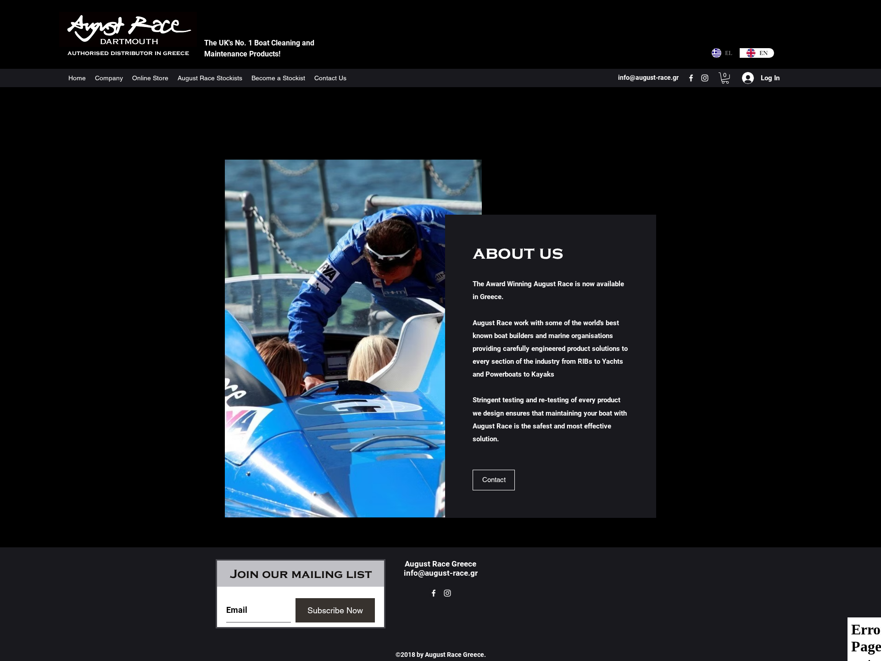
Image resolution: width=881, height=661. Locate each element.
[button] (725, 77)
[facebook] (691, 78)
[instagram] (704, 78)
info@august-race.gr (441, 573)
